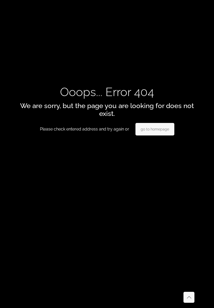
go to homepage (155, 129)
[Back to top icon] (188, 297)
